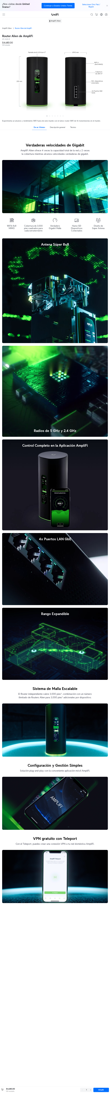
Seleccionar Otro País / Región (91, 5)
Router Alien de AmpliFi (23, 28)
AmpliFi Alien (7, 28)
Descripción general (57, 127)
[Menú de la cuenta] (106, 14)
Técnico (73, 127)
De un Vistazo (39, 127)
